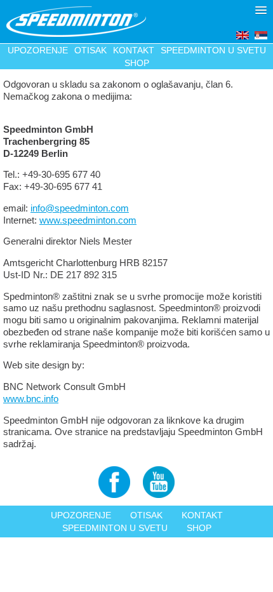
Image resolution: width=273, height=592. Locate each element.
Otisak (90, 50)
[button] (261, 10)
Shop (136, 63)
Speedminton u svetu (213, 50)
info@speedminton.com (79, 208)
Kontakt (133, 50)
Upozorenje (38, 50)
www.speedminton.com (87, 220)
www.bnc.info (30, 398)
